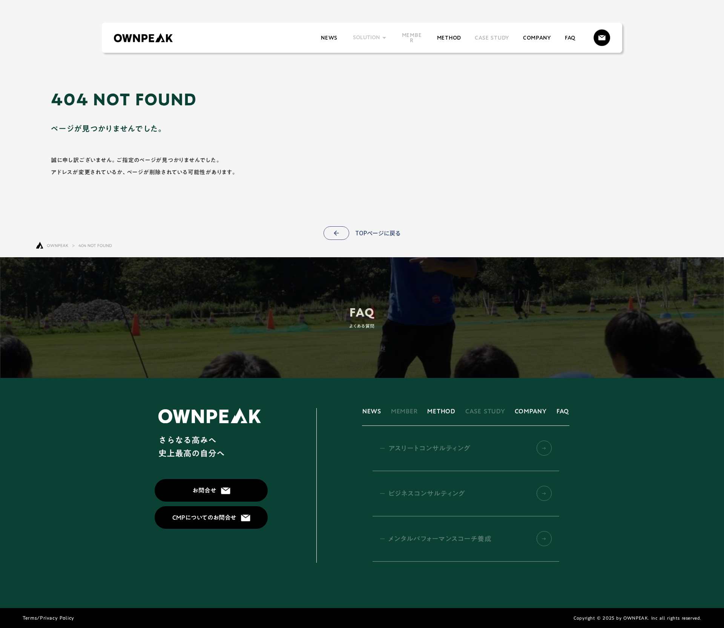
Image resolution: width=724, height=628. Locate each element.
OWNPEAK (57, 246)
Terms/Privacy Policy (48, 618)
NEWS (329, 38)
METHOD (449, 38)
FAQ (570, 38)
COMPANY (537, 38)
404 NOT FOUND (95, 246)
